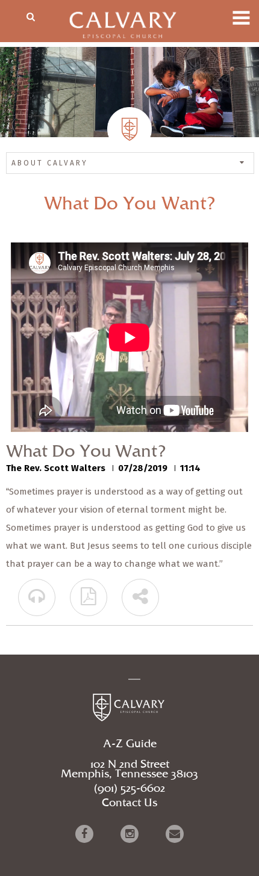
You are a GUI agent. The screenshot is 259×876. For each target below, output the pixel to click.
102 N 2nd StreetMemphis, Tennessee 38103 (129, 769)
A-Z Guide (130, 744)
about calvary (49, 163)
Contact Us (129, 803)
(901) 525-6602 (129, 789)
